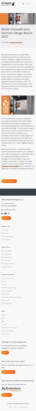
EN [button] (23, 4)
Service (3, 281)
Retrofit (4, 284)
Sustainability (6, 240)
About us (5, 226)
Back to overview (16, 42)
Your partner (7, 275)
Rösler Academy (7, 291)
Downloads (5, 334)
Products (5, 247)
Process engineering (8, 288)
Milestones (5, 233)
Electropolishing (7, 257)
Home (10, 407)
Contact (6, 218)
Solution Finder (6, 267)
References (5, 300)
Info (3, 311)
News (3, 318)
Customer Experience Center (11, 297)
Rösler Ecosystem (7, 278)
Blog (2, 321)
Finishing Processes (8, 264)
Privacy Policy (23, 407)
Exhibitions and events (9, 328)
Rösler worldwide (7, 236)
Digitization (5, 294)
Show (5, 352)
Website (6, 395)
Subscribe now (8, 372)
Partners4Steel (6, 304)
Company (4, 230)
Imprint (15, 407)
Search (3, 315)
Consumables (6, 260)
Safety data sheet (7, 331)
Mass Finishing (6, 251)
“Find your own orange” (10, 166)
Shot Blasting (6, 254)
